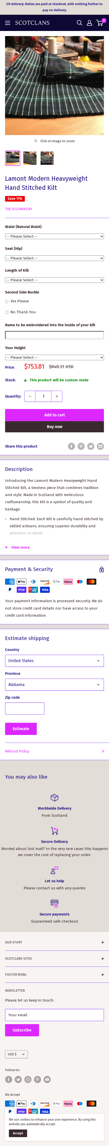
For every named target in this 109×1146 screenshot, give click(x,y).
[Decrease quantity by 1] (30, 396)
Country (12, 649)
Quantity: (13, 396)
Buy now (54, 426)
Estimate (21, 728)
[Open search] (79, 23)
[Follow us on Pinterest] (37, 1079)
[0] (100, 23)
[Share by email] (100, 446)
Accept (18, 1133)
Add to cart (54, 415)
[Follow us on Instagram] (27, 1079)
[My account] (89, 23)
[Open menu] (7, 23)
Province (12, 673)
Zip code (12, 697)
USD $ (12, 1054)
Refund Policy (17, 751)
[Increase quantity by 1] (56, 396)
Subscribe (22, 1030)
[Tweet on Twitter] (90, 446)
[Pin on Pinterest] (81, 446)
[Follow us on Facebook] (8, 1079)
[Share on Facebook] (71, 446)
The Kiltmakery (18, 209)
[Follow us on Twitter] (18, 1079)
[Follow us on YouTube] (47, 1079)
